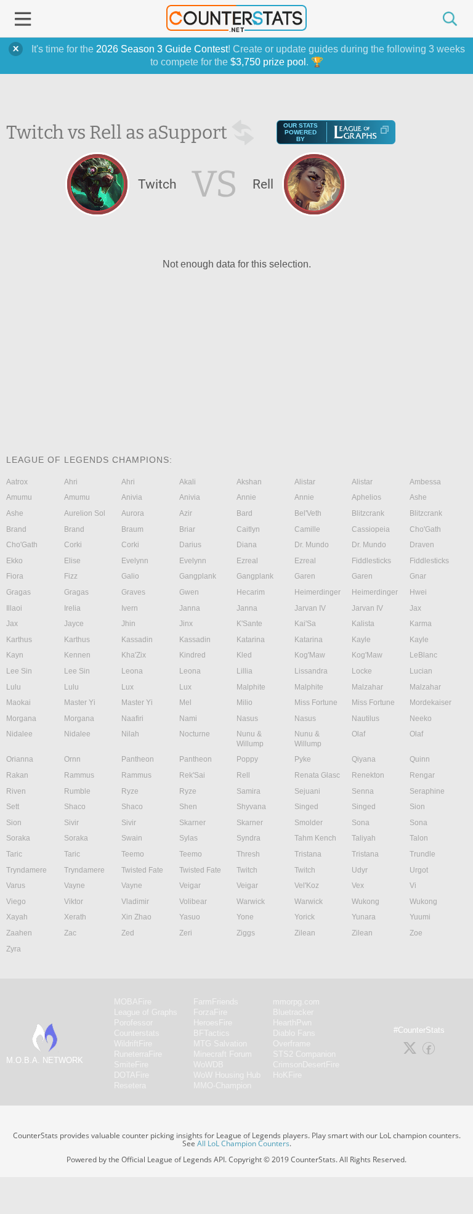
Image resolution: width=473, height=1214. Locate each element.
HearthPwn (292, 1022)
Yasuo (189, 917)
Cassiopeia (371, 529)
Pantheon (137, 759)
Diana (246, 544)
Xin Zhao (136, 917)
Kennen (77, 655)
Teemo (132, 854)
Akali (187, 482)
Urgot (419, 870)
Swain (131, 838)
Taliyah (364, 838)
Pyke (302, 759)
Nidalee (19, 734)
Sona (361, 822)
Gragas (18, 592)
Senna (363, 791)
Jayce (74, 623)
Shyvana (251, 806)
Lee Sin (19, 671)
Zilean (304, 933)
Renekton (368, 775)
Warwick (250, 901)
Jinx (186, 623)
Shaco (75, 806)
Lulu (13, 687)
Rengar (422, 775)
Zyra (13, 949)
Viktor (73, 901)
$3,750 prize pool (268, 62)
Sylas (188, 838)
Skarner (192, 822)
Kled (244, 655)
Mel (185, 702)
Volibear (193, 901)
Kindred (192, 655)
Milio (244, 702)
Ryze (130, 791)
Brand (16, 529)
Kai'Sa (305, 623)
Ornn (72, 759)
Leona (132, 671)
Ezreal (247, 560)
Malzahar (367, 687)
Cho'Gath (425, 529)
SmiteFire (131, 1064)
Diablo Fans (294, 1033)
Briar (187, 529)
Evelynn (134, 560)
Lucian (421, 671)
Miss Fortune (316, 702)
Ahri (71, 482)
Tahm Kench (315, 838)
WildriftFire (133, 1043)
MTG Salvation (220, 1043)
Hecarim (250, 592)
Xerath (75, 917)
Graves (133, 592)
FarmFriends (215, 1001)
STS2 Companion (304, 1054)
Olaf (358, 734)
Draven (422, 544)
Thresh (248, 854)
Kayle (361, 639)
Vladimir (135, 901)
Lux (127, 687)
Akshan (249, 482)
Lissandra (311, 671)
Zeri (185, 933)
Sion (417, 806)
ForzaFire (210, 1012)
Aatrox (17, 482)
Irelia (72, 608)
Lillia (244, 671)
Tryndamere (26, 870)
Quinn (420, 759)
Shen (188, 806)
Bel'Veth (307, 513)
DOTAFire (131, 1075)
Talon (419, 838)
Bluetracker (293, 1012)
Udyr (360, 870)
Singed (306, 806)
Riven (16, 791)
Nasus (247, 718)
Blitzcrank (368, 513)
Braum (132, 529)
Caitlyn (248, 529)
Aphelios (366, 497)
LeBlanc (423, 655)
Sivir (71, 822)
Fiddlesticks (371, 560)
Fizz (71, 576)
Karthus (19, 639)
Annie (246, 497)
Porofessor (133, 1022)
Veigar (190, 885)
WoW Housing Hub (227, 1075)
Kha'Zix (133, 655)
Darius (190, 544)
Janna (189, 608)
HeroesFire (212, 1022)
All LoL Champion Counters (243, 1143)
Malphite (250, 687)
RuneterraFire (138, 1054)
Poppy (247, 759)
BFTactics (211, 1033)
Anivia (131, 497)
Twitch (246, 870)
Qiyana (364, 759)
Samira (248, 791)
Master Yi (79, 702)
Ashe (418, 497)
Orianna (19, 759)
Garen (304, 576)
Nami (188, 718)
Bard (244, 513)
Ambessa (425, 482)
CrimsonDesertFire (306, 1064)
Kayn (14, 655)
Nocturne (194, 734)
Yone (245, 917)
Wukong (365, 901)
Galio (130, 576)
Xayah (17, 917)
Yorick (304, 917)
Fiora (14, 576)
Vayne (74, 885)
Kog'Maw (309, 655)
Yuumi (420, 917)
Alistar (304, 482)
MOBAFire (133, 1001)
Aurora (132, 513)
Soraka (18, 838)
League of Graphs (145, 1012)
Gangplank (197, 576)
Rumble (77, 791)
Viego (16, 901)
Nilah (130, 734)
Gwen (189, 592)
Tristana (307, 854)
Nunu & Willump (250, 739)
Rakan (17, 775)
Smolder (308, 822)
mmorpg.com (296, 1001)
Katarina (250, 639)
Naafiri (132, 718)
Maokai (18, 702)
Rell (243, 775)
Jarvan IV (310, 608)
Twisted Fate (142, 870)
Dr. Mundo (311, 544)
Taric (14, 854)
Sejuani (307, 791)
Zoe (416, 933)
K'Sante (249, 623)
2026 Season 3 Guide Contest (162, 49)
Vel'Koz (306, 885)
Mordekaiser (430, 702)
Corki (73, 544)
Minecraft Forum (222, 1054)
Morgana (21, 718)
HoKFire (287, 1075)
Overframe (291, 1043)
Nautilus (365, 718)
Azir (185, 513)
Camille (307, 529)
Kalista (363, 623)
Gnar (418, 576)
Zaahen (19, 933)
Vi (413, 885)
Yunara (364, 917)
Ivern (129, 608)
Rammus (79, 775)
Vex (358, 885)
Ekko (14, 560)
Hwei (418, 592)
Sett (12, 806)
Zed (127, 933)
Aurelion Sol (84, 513)
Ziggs (245, 933)
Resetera (130, 1085)
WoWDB (208, 1064)
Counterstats (137, 1033)
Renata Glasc (317, 775)
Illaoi (14, 608)
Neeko (421, 718)
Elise (72, 560)
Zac (70, 933)
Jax (415, 608)
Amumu (19, 497)
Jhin (128, 623)
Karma (421, 623)
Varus (15, 885)
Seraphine (427, 791)
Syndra (248, 838)
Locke (362, 671)
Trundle (422, 854)
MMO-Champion (222, 1085)
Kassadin (137, 639)
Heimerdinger (317, 592)
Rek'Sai (192, 775)
